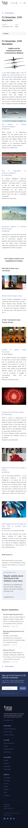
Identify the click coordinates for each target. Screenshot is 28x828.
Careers (6, 783)
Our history (7, 780)
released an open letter (15, 538)
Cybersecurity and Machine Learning (13, 412)
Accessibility (7, 804)
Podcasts (6, 763)
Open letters (7, 769)
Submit (22, 688)
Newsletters (7, 766)
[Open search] (20, 3)
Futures (6, 746)
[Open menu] (24, 3)
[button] (14, 3)
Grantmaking (7, 752)
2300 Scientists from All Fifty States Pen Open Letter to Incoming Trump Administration (14, 526)
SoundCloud (9, 261)
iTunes (20, 261)
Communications (9, 749)
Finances (6, 789)
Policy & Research (9, 743)
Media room (7, 806)
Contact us (7, 795)
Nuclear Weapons (9, 735)
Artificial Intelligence (10, 729)
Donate (6, 786)
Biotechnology (8, 732)
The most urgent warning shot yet (13, 614)
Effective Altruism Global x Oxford (12, 296)
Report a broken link (9, 808)
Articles (6, 760)
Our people (7, 777)
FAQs (5, 792)
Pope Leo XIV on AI (8, 650)
